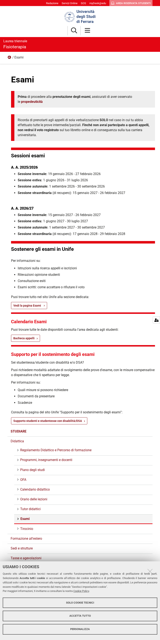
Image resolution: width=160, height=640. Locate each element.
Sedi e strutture (22, 548)
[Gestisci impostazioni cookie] (156, 320)
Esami (25, 519)
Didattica (10, 58)
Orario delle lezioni (33, 499)
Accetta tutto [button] (80, 615)
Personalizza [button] (80, 629)
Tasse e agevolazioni (26, 558)
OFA (23, 480)
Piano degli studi (32, 470)
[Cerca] (74, 30)
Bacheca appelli (24, 338)
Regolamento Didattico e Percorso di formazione (55, 450)
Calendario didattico (35, 489)
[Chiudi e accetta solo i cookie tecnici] (150, 571)
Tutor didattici (30, 509)
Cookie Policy (81, 591)
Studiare (18, 431)
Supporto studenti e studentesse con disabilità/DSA (47, 421)
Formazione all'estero (26, 539)
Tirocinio (26, 529)
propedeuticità (32, 102)
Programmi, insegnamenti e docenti (46, 460)
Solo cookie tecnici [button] (80, 602)
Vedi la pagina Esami (27, 305)
